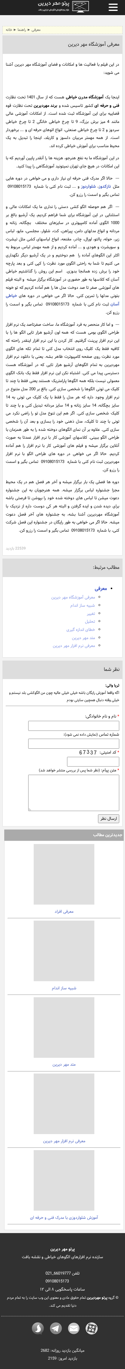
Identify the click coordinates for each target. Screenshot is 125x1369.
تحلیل (90, 621)
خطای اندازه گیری (80, 629)
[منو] (113, 7)
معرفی (36, 30)
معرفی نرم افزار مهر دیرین (74, 645)
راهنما (22, 30)
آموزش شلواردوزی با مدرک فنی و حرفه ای (64, 1217)
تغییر (91, 613)
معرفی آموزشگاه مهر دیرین (73, 597)
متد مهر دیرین (83, 638)
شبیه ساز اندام (82, 605)
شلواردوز (88, 186)
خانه (9, 30)
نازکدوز (105, 186)
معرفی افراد (64, 911)
